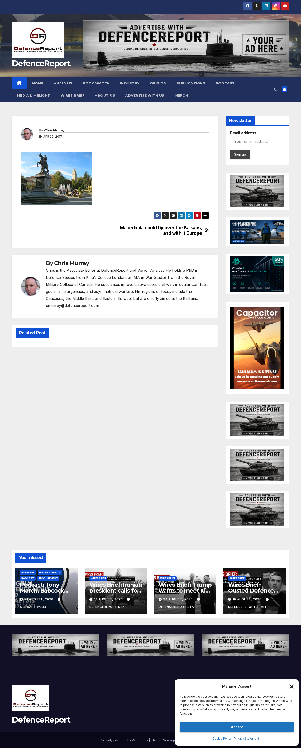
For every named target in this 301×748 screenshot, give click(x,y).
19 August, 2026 (247, 599)
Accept (237, 727)
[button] (291, 686)
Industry (130, 83)
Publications (191, 83)
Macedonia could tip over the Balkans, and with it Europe (161, 230)
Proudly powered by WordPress (125, 740)
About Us (105, 95)
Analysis (63, 83)
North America (49, 572)
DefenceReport (41, 63)
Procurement (48, 578)
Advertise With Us (144, 95)
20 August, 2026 (178, 599)
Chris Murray (54, 130)
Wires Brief (73, 95)
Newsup (169, 740)
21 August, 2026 (39, 599)
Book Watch (96, 83)
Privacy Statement (246, 738)
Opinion (158, 83)
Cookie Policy (222, 738)
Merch (181, 95)
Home (38, 83)
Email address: (243, 133)
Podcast (225, 83)
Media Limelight (33, 95)
